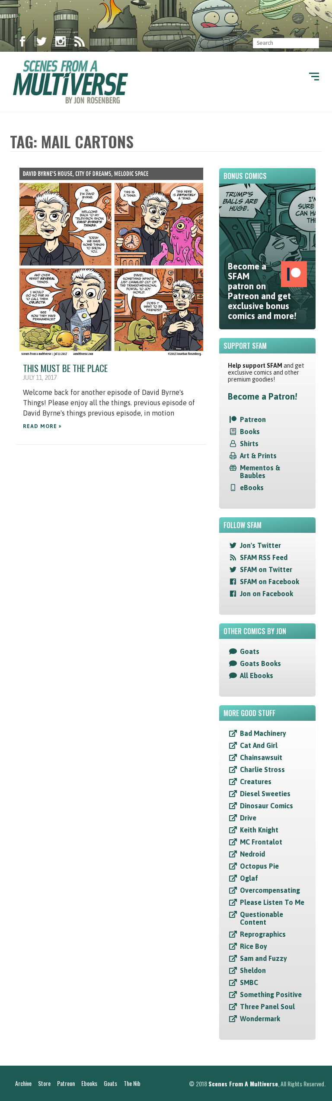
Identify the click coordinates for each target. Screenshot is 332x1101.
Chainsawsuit (261, 757)
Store (44, 1083)
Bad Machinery (263, 733)
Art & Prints (258, 456)
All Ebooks (256, 675)
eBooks (252, 487)
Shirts (249, 443)
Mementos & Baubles (260, 471)
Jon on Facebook (266, 593)
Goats (249, 651)
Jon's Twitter (260, 545)
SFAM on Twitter (266, 569)
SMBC (249, 982)
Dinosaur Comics (266, 806)
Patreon (253, 419)
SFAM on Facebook (269, 581)
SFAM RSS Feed (263, 557)
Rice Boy (253, 946)
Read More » (42, 426)
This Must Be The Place (65, 368)
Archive (23, 1083)
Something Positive (271, 994)
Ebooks (89, 1083)
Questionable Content (261, 918)
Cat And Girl (259, 745)
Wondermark (260, 1019)
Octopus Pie (259, 866)
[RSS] (79, 43)
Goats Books (260, 663)
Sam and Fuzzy (263, 958)
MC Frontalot (261, 842)
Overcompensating (270, 890)
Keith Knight (259, 830)
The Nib (132, 1083)
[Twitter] (41, 43)
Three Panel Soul (267, 1006)
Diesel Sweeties (265, 794)
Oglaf (249, 878)
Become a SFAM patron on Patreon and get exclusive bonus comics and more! (262, 291)
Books (250, 431)
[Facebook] (22, 43)
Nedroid (252, 854)
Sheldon (253, 970)
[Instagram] (60, 43)
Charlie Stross (262, 769)
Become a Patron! (262, 396)
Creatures (255, 781)
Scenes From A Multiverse (243, 1083)
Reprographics (263, 934)
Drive (248, 818)
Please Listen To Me (272, 902)
